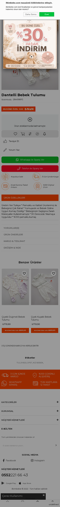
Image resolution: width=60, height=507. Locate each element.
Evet (47, 14)
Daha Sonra (30, 14)
